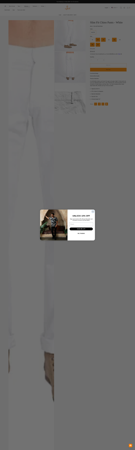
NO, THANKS (81, 233)
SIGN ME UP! (81, 228)
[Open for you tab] (130, 445)
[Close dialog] (93, 211)
